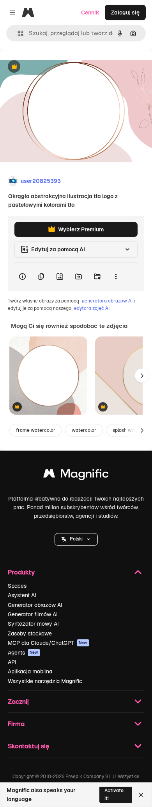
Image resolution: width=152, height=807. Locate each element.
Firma (16, 723)
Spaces (17, 585)
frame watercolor (35, 430)
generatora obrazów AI (107, 301)
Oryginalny (54, 67)
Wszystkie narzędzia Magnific (45, 681)
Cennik (90, 12)
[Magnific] (76, 475)
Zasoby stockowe (30, 633)
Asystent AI (22, 595)
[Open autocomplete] (17, 33)
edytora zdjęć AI (92, 308)
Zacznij (18, 701)
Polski (76, 539)
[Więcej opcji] (116, 277)
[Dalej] (142, 375)
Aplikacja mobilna (30, 671)
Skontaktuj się (28, 746)
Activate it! (114, 794)
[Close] (141, 795)
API (12, 662)
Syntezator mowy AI (33, 623)
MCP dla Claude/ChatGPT (47, 642)
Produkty (21, 572)
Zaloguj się (125, 12)
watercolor (84, 430)
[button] (76, 539)
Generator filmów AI (33, 614)
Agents (23, 652)
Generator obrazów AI (35, 604)
